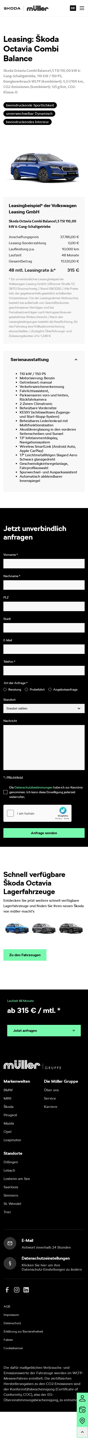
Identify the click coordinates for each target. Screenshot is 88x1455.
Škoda (9, 1107)
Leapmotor (12, 1140)
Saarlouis (11, 1187)
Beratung (14, 689)
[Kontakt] (82, 1398)
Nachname (11, 576)
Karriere (50, 1107)
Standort (9, 699)
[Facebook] (7, 1289)
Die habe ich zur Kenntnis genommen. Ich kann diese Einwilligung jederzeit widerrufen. (46, 792)
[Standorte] (82, 1420)
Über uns (51, 1090)
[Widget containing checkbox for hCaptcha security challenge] (37, 813)
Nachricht (10, 721)
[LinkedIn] (26, 1289)
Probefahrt (37, 689)
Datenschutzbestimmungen (33, 787)
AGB (7, 1306)
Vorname (10, 554)
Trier (7, 1212)
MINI (7, 1098)
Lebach (9, 1170)
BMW (8, 1090)
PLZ (6, 597)
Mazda (9, 1123)
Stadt (7, 619)
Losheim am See (17, 1179)
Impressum (11, 1315)
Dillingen (11, 1162)
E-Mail (7, 640)
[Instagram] (16, 1289)
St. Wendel (12, 1204)
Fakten (8, 1340)
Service (50, 1098)
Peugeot (10, 1115)
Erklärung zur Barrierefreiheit (23, 1331)
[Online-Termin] (82, 1409)
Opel (8, 1132)
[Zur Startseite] (26, 8)
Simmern (11, 1195)
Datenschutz (12, 1323)
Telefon (9, 661)
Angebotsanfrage (65, 689)
